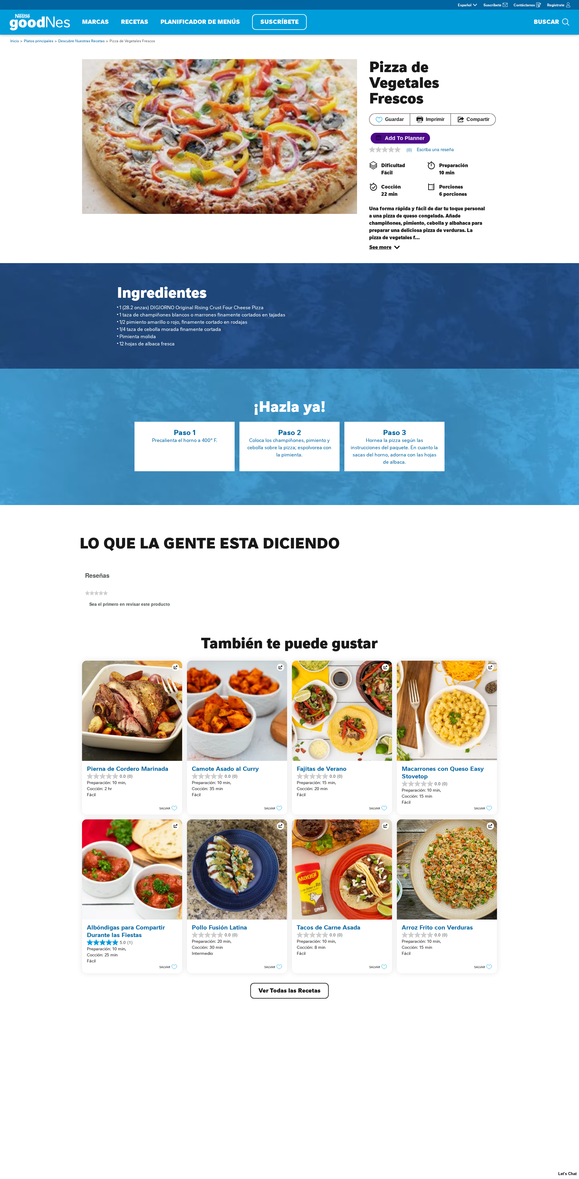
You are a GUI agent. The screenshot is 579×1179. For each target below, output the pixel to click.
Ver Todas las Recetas (289, 990)
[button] (384, 247)
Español (464, 5)
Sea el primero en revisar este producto (131, 605)
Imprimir (435, 119)
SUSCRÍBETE (279, 22)
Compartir (478, 119)
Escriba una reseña (435, 149)
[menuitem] (95, 22)
